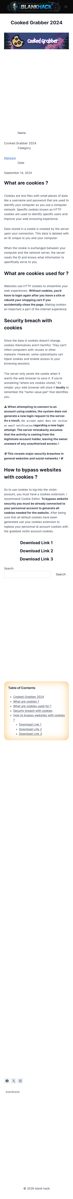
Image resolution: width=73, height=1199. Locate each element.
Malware (10, 158)
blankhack (13, 1092)
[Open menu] (66, 6)
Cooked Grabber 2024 (28, 696)
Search (9, 568)
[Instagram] (20, 1081)
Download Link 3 (36, 559)
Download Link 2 (36, 550)
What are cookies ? (26, 701)
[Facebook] (7, 1081)
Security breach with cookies (32, 710)
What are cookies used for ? (32, 706)
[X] (13, 1081)
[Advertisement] (36, 88)
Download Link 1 (36, 542)
